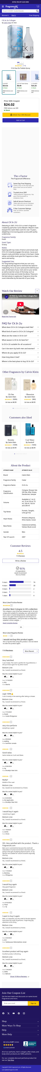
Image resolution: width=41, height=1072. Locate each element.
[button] (9, 82)
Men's (14, 15)
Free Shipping (34, 15)
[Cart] (38, 7)
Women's (5, 15)
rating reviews (11, 1042)
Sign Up (33, 1003)
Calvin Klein (7, 23)
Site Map (11, 1060)
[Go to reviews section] (18, 66)
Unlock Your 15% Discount (22, 115)
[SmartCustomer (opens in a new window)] (9, 1048)
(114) (24, 66)
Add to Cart (20, 120)
